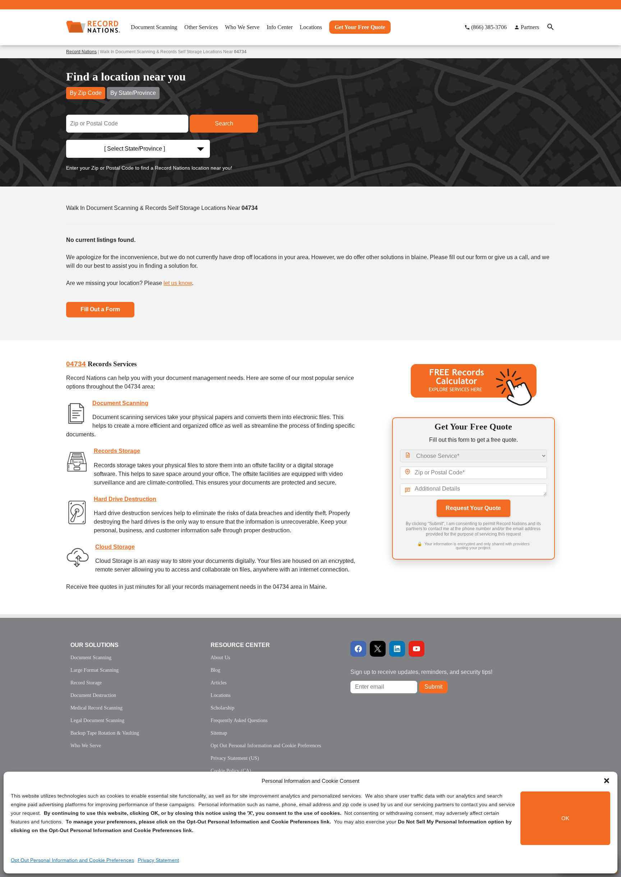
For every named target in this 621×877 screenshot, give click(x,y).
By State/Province (133, 93)
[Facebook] (358, 649)
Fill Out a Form (100, 309)
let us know (178, 283)
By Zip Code (86, 93)
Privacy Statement (158, 860)
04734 (76, 364)
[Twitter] (378, 649)
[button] (606, 780)
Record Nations (81, 51)
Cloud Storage (115, 547)
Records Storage (117, 451)
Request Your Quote (473, 508)
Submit (433, 687)
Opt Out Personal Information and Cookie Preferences (72, 860)
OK (565, 818)
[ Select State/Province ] (134, 149)
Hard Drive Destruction (125, 499)
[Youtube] (416, 649)
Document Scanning (120, 403)
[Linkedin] (397, 649)
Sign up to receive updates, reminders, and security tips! (421, 672)
